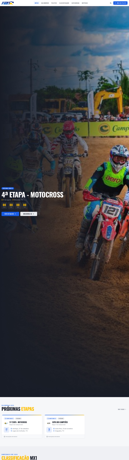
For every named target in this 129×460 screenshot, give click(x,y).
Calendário (45, 3)
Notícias (85, 3)
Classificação (64, 3)
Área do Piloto (121, 3)
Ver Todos (121, 409)
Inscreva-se (27, 214)
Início (37, 3)
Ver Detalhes (9, 214)
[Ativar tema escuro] (111, 3)
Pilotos (54, 3)
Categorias (75, 3)
